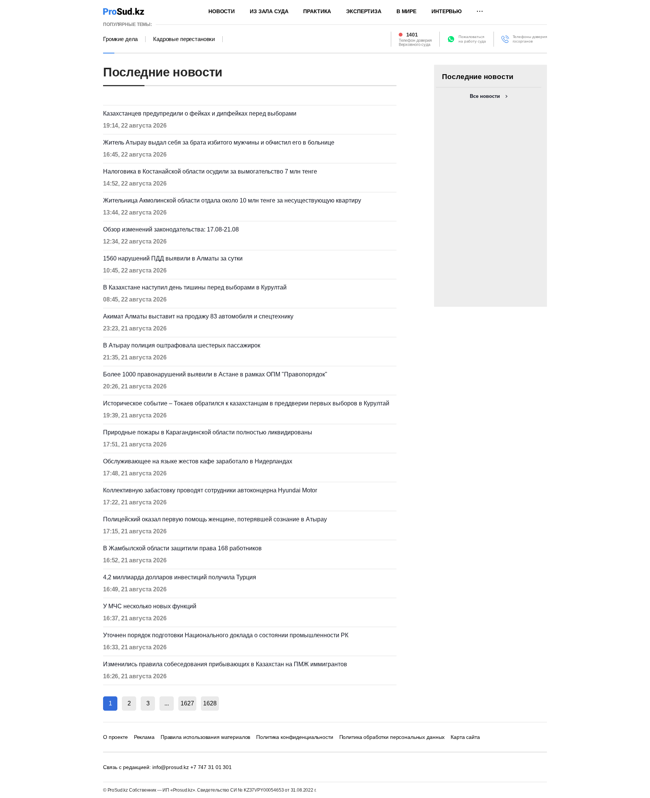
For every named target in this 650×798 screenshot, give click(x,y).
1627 (187, 703)
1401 (412, 35)
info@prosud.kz (170, 767)
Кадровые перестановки (184, 39)
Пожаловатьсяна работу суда (472, 39)
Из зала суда (269, 11)
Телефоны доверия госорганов (530, 39)
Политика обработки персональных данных (392, 737)
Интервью (446, 11)
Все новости (485, 96)
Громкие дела (120, 39)
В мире (406, 11)
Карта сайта (465, 737)
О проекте (115, 737)
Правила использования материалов (206, 737)
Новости (221, 11)
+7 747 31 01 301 (211, 767)
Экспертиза (363, 11)
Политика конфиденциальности (294, 737)
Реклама (144, 737)
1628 (210, 703)
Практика (317, 11)
